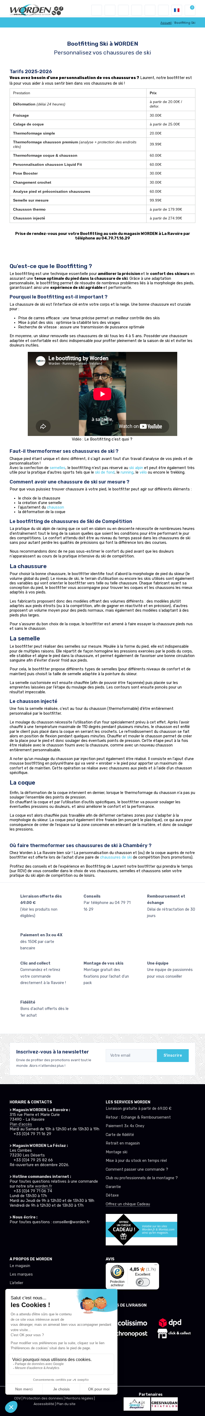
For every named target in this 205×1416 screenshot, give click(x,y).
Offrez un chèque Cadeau (128, 1204)
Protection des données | (44, 1398)
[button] (110, 10)
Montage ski (116, 1152)
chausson (55, 507)
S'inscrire (173, 1055)
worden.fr (43, 1186)
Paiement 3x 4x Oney (125, 1126)
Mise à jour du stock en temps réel (136, 1160)
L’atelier (16, 1283)
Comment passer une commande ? (137, 1169)
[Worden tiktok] (13, 1236)
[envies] (136, 10)
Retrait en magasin (123, 1143)
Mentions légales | (80, 1398)
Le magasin (20, 1266)
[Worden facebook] (34, 1236)
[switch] (142, 1282)
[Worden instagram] (23, 1236)
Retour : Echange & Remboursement (138, 1117)
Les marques (21, 1274)
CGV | (18, 1398)
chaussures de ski (116, 857)
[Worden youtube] (45, 1236)
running (127, 472)
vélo (143, 472)
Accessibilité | (45, 1404)
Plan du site (66, 1404)
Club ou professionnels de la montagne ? (142, 1178)
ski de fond (105, 472)
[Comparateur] (150, 10)
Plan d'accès (21, 1124)
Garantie (113, 1187)
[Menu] (156, 1266)
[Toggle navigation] (96, 10)
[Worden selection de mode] (163, 10)
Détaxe (112, 1195)
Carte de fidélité (120, 1134)
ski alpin (136, 468)
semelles (57, 468)
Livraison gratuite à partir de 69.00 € (138, 1108)
